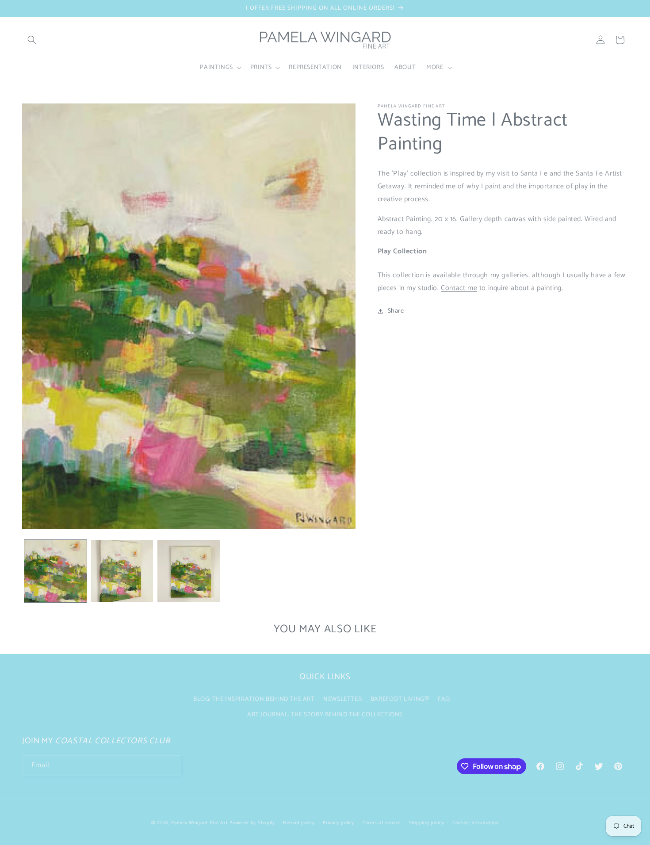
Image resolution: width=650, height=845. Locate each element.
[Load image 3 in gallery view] (188, 571)
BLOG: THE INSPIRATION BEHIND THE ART (254, 699)
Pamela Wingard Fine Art (200, 823)
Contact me (459, 288)
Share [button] (396, 311)
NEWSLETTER (342, 699)
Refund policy (298, 823)
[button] (32, 40)
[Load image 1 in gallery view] (55, 571)
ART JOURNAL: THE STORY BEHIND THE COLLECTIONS (325, 714)
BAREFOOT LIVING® (400, 699)
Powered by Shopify (252, 823)
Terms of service (382, 823)
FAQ (444, 699)
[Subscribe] (171, 765)
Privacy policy (338, 823)
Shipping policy (426, 823)
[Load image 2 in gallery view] (122, 571)
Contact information (475, 823)
